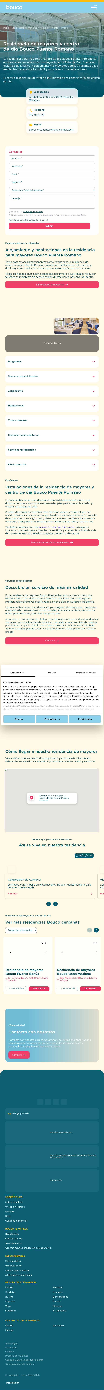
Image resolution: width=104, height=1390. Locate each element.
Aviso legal (11, 1343)
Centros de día (13, 1239)
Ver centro (39, 989)
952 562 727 (69, 989)
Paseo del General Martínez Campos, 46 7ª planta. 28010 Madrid (73, 1156)
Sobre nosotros (14, 1202)
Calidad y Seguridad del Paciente (24, 1360)
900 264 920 (56, 1180)
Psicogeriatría (13, 1261)
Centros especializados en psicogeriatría (28, 1248)
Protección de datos (16, 1356)
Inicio (6, 28)
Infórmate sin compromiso (50, 285)
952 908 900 (17, 989)
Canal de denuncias (16, 1221)
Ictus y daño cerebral (17, 1270)
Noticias (9, 1211)
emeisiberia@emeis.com (61, 1132)
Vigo (8, 1306)
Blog (8, 1216)
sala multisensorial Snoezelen (56, 527)
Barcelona (58, 1326)
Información (12, 1383)
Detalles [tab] (52, 673)
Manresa (57, 1306)
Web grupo (20, 1114)
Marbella (43, 28)
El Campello (59, 1311)
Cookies (9, 1352)
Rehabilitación (13, 1266)
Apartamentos (13, 1243)
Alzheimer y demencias (18, 1275)
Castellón (10, 1311)
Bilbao (56, 1301)
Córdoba (10, 1292)
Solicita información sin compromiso (50, 542)
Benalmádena (60, 1297)
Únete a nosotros (15, 1207)
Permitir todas (85, 719)
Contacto (50, 641)
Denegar (19, 719)
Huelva (9, 1297)
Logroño (10, 1301)
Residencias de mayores (24, 28)
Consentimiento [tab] (18, 673)
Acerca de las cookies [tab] (86, 673)
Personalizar (50, 719)
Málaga (9, 1330)
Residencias (12, 1234)
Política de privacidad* (33, 212)
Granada (57, 1292)
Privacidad (11, 1348)
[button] (52, 798)
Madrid (9, 1287)
